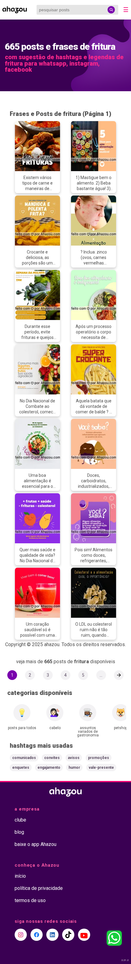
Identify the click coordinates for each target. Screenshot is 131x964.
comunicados (24, 758)
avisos (74, 758)
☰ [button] (126, 9)
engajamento (48, 767)
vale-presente (101, 767)
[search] (111, 9)
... (101, 675)
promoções (98, 758)
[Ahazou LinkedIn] (52, 935)
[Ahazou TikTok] (68, 935)
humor (74, 767)
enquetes (20, 767)
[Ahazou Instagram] (21, 935)
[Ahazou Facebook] (36, 935)
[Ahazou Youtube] (84, 935)
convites (52, 758)
